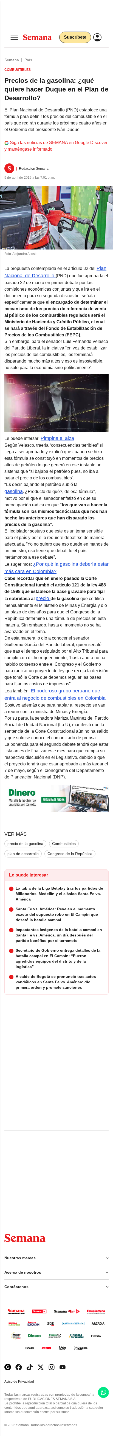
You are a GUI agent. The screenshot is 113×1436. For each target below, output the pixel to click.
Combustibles (64, 843)
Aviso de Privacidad (25, 1382)
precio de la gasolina (25, 843)
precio (42, 598)
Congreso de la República (69, 853)
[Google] (7, 1367)
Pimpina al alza (57, 438)
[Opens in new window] (18, 1367)
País (28, 60)
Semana (11, 60)
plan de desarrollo (23, 853)
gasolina (13, 491)
